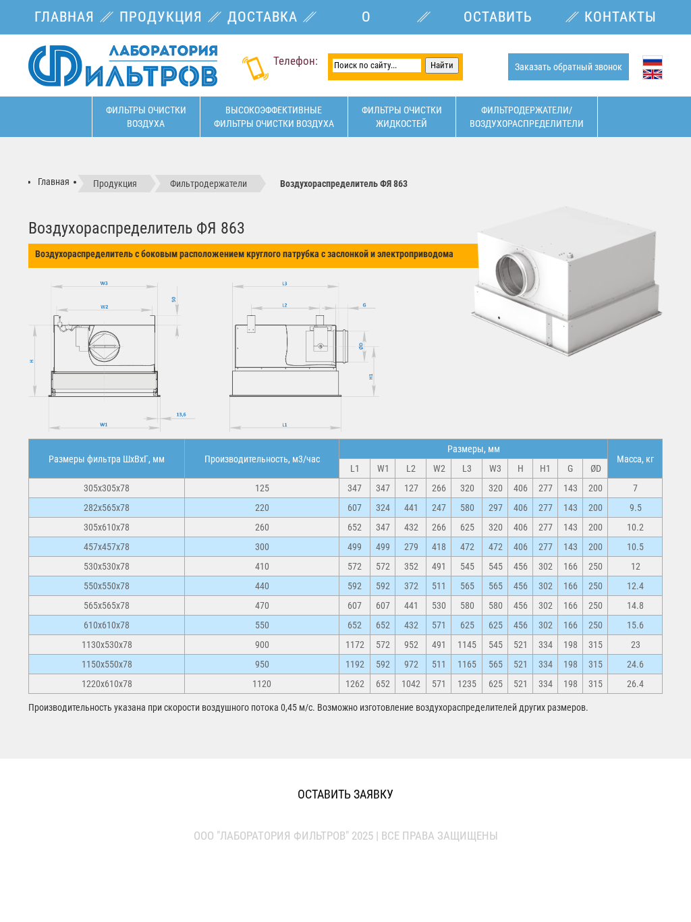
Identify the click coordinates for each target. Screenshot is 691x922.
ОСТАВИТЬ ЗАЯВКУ (345, 794)
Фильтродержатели (208, 183)
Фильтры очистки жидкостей (402, 117)
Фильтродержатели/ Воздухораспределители (527, 117)
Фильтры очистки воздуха (146, 117)
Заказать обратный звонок (568, 66)
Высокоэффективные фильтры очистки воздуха (274, 117)
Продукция (115, 183)
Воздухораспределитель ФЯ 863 (344, 183)
